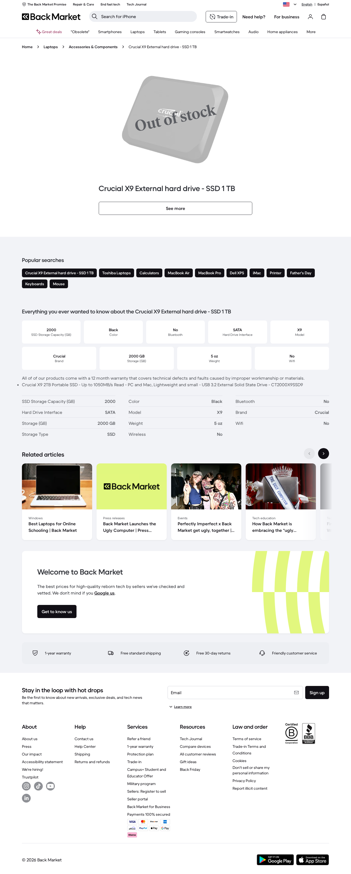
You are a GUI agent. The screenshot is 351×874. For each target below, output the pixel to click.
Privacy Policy (244, 780)
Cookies (240, 760)
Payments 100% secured (148, 814)
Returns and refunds (92, 761)
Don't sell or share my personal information (251, 770)
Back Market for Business (148, 806)
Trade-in (134, 761)
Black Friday (190, 769)
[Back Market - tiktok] (38, 786)
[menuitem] (110, 32)
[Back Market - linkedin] (26, 798)
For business (286, 16)
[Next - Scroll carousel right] (323, 453)
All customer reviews (198, 754)
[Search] (94, 16)
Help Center (85, 746)
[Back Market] (51, 16)
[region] (175, 503)
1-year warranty (140, 746)
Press (27, 746)
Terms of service (247, 738)
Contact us (84, 738)
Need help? (253, 16)
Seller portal (137, 799)
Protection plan (140, 754)
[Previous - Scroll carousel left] (309, 453)
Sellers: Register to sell (146, 791)
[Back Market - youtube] (50, 786)
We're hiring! (32, 769)
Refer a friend (139, 738)
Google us (104, 593)
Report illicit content (250, 788)
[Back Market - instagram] (26, 786)
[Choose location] (290, 4)
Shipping (82, 754)
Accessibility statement (42, 761)
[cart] (323, 16)
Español (323, 4)
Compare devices (195, 746)
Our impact (32, 754)
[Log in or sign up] (310, 16)
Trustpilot (30, 777)
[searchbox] (147, 16)
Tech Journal (191, 738)
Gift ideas (188, 761)
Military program (141, 783)
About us (30, 738)
